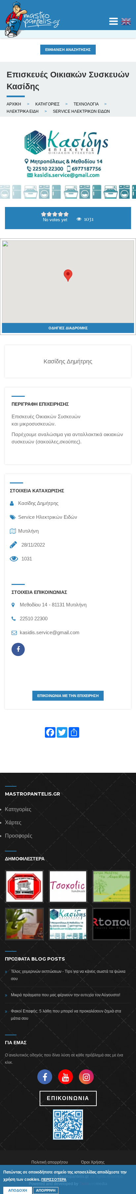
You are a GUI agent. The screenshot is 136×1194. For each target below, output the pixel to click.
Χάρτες (13, 822)
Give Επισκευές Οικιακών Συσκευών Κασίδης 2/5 (49, 214)
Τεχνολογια (86, 104)
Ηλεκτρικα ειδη (23, 111)
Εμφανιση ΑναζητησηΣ (68, 49)
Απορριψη (45, 1190)
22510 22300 (34, 618)
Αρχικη (14, 104)
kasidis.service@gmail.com (50, 632)
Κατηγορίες (18, 809)
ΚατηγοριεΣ (47, 104)
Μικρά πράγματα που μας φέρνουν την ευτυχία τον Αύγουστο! (65, 995)
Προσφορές (18, 836)
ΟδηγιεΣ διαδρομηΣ (68, 328)
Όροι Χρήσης (93, 1162)
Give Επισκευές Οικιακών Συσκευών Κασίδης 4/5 (60, 214)
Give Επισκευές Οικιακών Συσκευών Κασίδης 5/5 (66, 214)
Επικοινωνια (68, 1098)
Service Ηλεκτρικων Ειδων (81, 111)
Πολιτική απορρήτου (49, 1162)
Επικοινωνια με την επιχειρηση (68, 695)
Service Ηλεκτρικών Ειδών (47, 517)
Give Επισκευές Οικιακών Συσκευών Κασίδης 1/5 (44, 214)
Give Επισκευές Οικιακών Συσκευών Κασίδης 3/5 (55, 214)
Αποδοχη (17, 1190)
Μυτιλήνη (28, 531)
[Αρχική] (33, 19)
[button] (68, 275)
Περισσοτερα (53, 1179)
